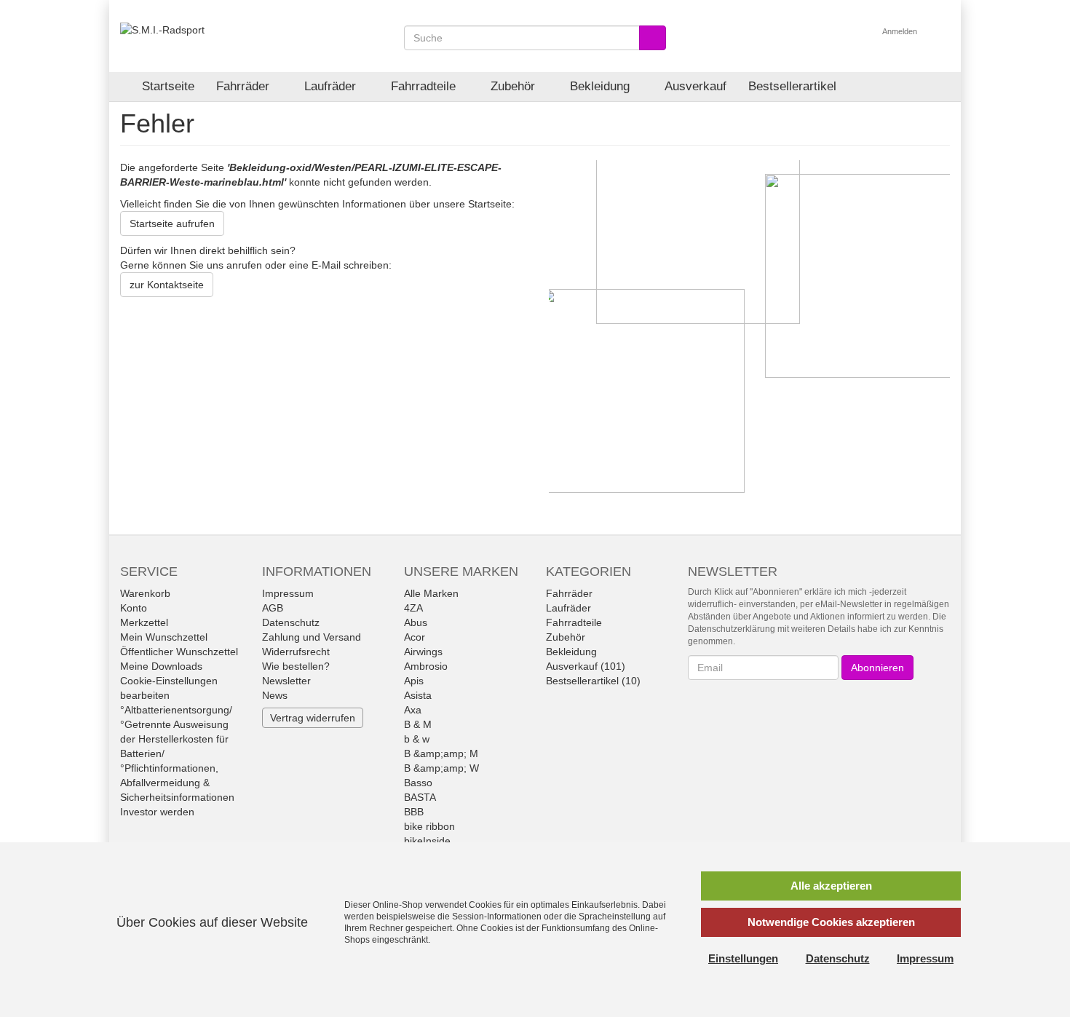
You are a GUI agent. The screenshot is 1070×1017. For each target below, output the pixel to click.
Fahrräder (244, 86)
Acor (414, 637)
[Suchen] (652, 37)
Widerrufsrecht (296, 651)
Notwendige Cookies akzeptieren (831, 922)
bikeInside (427, 841)
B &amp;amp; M (441, 753)
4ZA (413, 608)
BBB (414, 812)
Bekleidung (601, 86)
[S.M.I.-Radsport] (162, 29)
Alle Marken (431, 593)
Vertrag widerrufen (312, 718)
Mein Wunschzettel (163, 637)
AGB (272, 608)
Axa (412, 710)
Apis (414, 680)
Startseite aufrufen (172, 223)
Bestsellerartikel (792, 86)
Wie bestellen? (296, 666)
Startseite (168, 86)
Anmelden (900, 31)
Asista (418, 695)
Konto (133, 608)
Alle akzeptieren (831, 885)
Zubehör (515, 86)
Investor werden (157, 812)
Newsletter (286, 680)
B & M (418, 724)
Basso (418, 782)
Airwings (423, 651)
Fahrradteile (425, 86)
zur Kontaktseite (167, 284)
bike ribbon (429, 826)
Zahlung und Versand (311, 637)
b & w (416, 739)
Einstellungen (743, 958)
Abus (415, 622)
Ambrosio (426, 666)
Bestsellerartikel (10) (593, 680)
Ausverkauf (695, 86)
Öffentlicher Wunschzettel (179, 651)
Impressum (288, 593)
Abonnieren (877, 667)
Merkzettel (144, 622)
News (275, 695)
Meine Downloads (161, 666)
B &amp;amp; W (441, 768)
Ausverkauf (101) (585, 666)
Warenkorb (145, 593)
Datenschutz (291, 622)
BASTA (420, 797)
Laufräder (332, 86)
